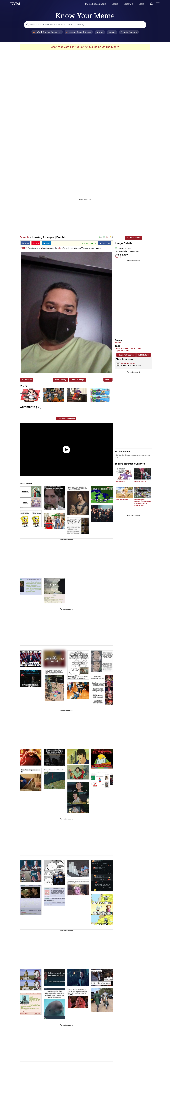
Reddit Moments (128, 363)
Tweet (47, 243)
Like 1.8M (105, 243)
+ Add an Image (133, 238)
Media (115, 4)
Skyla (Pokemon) (140, 481)
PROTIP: (24, 248)
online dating (127, 348)
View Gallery (60, 380)
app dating (138, 348)
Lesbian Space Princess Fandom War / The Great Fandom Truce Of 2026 (142, 502)
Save (36, 243)
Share (26, 243)
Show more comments (66, 419)
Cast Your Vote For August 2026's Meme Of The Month (85, 46)
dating (117, 348)
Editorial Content (129, 32)
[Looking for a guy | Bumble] (66, 312)
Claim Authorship (126, 355)
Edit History (143, 355)
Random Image (77, 380)
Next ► (108, 380)
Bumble (24, 237)
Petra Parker (120, 481)
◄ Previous (27, 380)
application (120, 351)
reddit (128, 351)
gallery (60, 248)
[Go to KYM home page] (15, 4)
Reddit (118, 342)
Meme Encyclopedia (96, 4)
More (141, 4)
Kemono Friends (122, 500)
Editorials (128, 4)
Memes (112, 32)
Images (100, 32)
